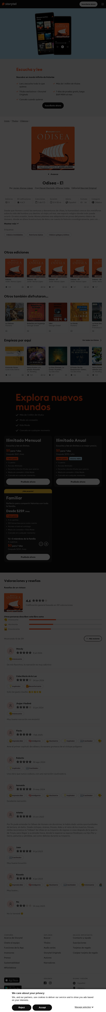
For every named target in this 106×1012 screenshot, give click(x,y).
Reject (21, 1007)
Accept (42, 1007)
